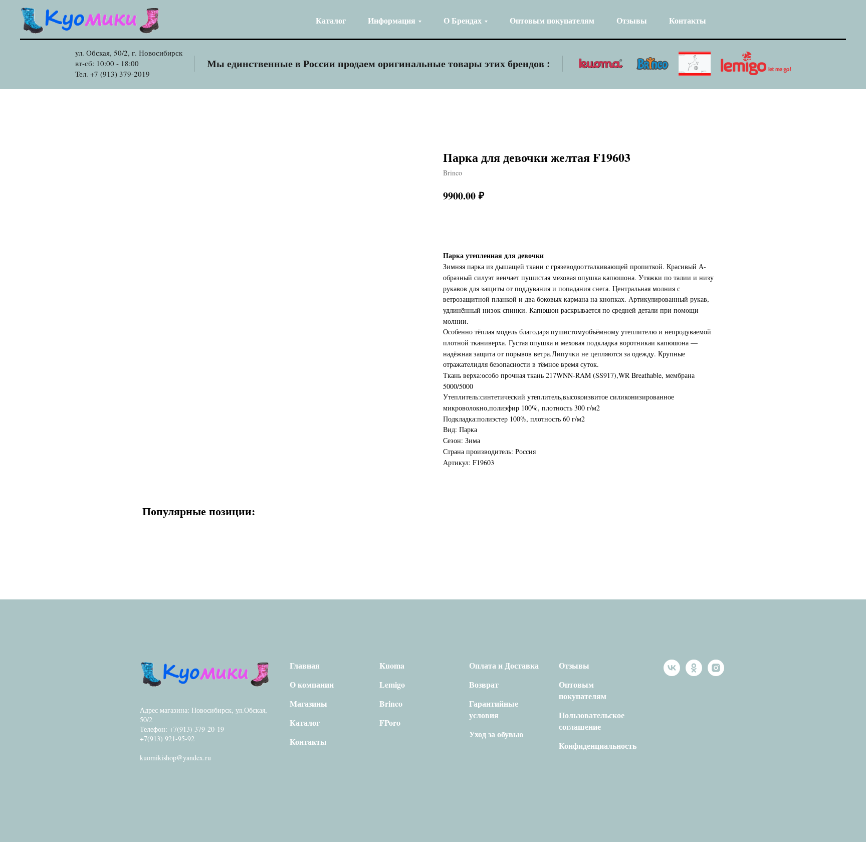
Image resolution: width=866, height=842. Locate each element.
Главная (305, 665)
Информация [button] (391, 20)
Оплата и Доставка (504, 665)
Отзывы (631, 20)
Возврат (484, 684)
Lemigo (392, 684)
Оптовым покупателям (552, 20)
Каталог (331, 20)
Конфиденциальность (597, 745)
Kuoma (391, 665)
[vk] (672, 673)
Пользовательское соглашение (591, 720)
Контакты (687, 20)
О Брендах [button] (463, 20)
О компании (312, 684)
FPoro (389, 722)
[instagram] (716, 673)
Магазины (308, 703)
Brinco (390, 703)
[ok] (694, 673)
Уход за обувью (496, 734)
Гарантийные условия (493, 709)
